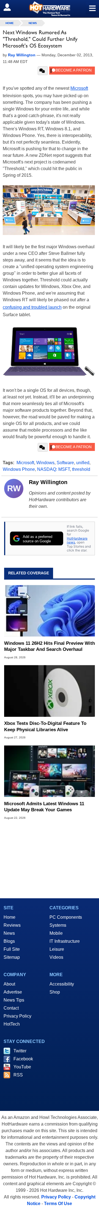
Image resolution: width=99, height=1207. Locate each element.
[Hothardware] (49, 8)
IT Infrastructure (65, 941)
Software (65, 462)
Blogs (9, 941)
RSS (18, 1075)
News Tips (14, 1000)
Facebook (23, 1059)
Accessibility (62, 984)
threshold (81, 469)
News (33, 23)
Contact (11, 1008)
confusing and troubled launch (32, 307)
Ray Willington (48, 482)
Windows (45, 462)
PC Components (66, 917)
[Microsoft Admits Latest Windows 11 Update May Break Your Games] (49, 771)
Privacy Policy (17, 1016)
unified (82, 462)
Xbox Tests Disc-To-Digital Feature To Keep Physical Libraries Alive (45, 726)
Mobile (56, 933)
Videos (56, 957)
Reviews (12, 925)
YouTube (22, 1067)
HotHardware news (77, 540)
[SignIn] (10, 7)
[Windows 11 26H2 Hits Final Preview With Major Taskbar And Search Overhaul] (49, 610)
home (10, 23)
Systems (58, 925)
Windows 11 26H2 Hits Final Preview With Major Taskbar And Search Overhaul (49, 646)
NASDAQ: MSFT (53, 469)
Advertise (13, 992)
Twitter (19, 1050)
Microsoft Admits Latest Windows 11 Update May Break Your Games (44, 806)
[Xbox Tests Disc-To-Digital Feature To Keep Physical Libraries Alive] (49, 691)
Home (9, 917)
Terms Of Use (58, 1203)
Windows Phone (19, 469)
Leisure (57, 949)
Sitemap (12, 957)
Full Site (12, 949)
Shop (55, 992)
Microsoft (79, 88)
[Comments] (43, 70)
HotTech (12, 1024)
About (9, 984)
